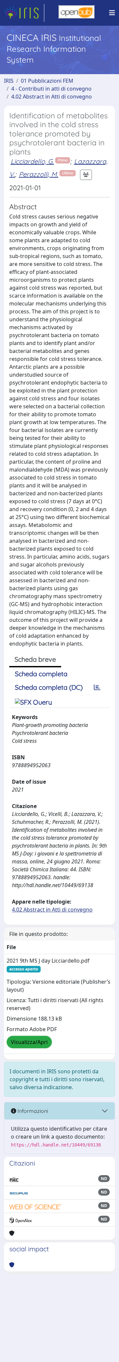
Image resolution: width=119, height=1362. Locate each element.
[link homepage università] (76, 13)
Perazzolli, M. (38, 174)
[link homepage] (24, 13)
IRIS (9, 80)
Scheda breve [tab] (35, 659)
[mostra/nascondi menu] (112, 13)
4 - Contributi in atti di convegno (51, 88)
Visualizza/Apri (29, 1042)
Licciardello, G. (32, 161)
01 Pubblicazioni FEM (47, 80)
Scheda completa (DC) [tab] (49, 687)
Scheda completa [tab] (41, 674)
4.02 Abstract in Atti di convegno (51, 96)
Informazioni (32, 1111)
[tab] (97, 687)
